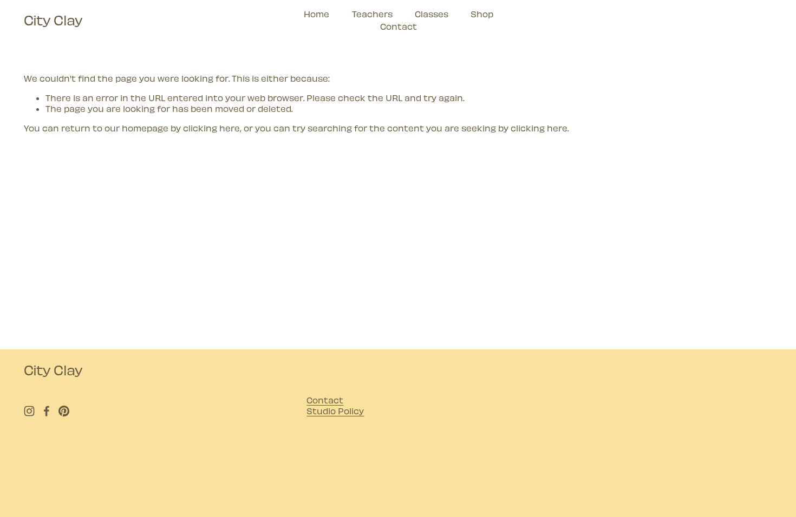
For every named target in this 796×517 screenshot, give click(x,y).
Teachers (372, 14)
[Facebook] (46, 411)
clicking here (211, 128)
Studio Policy (335, 411)
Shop (482, 14)
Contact (398, 26)
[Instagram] (29, 411)
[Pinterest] (63, 411)
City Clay (53, 19)
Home (316, 14)
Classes (431, 14)
